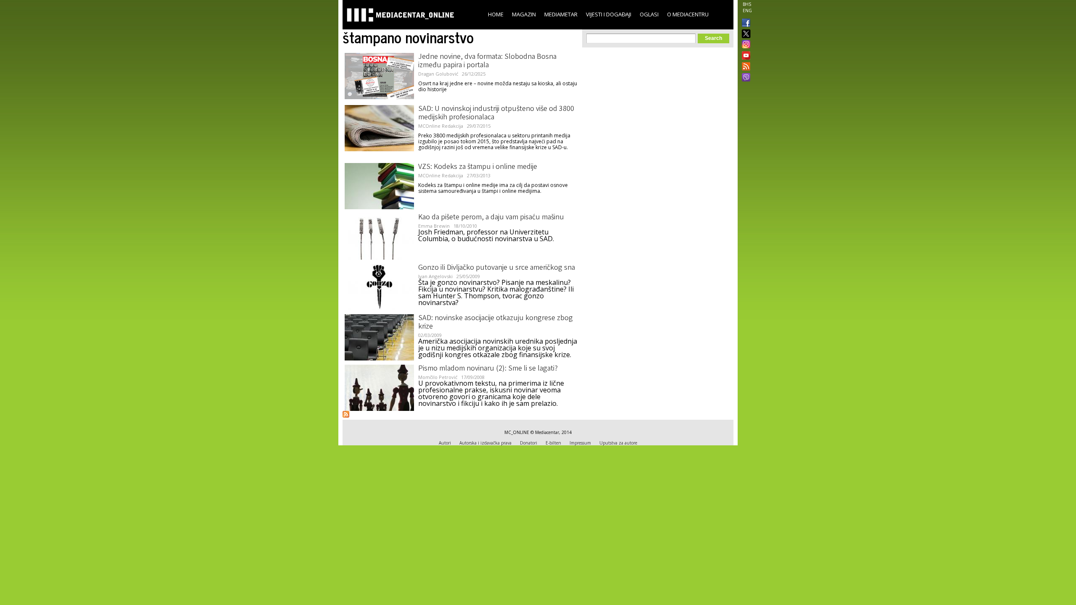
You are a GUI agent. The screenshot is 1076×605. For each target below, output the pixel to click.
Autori (445, 443)
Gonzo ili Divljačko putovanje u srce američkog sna (496, 268)
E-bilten (553, 443)
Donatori (528, 443)
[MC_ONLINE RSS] (744, 67)
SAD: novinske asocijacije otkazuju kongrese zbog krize (495, 322)
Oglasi (649, 14)
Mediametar (561, 14)
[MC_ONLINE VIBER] (744, 78)
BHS (747, 4)
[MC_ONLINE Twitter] (744, 34)
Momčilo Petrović (437, 377)
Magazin (524, 14)
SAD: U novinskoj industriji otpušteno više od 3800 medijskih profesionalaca (496, 113)
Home (496, 14)
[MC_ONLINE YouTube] (744, 55)
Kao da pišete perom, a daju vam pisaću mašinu (491, 217)
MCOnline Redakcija (440, 126)
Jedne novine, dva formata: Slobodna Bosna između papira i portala (487, 61)
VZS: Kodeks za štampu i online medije (477, 167)
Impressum (580, 443)
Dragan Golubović (438, 74)
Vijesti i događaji (608, 14)
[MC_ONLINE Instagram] (744, 45)
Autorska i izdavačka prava (485, 443)
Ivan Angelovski (435, 276)
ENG (747, 10)
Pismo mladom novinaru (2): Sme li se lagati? (488, 368)
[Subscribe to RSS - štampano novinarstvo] (346, 414)
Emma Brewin (434, 226)
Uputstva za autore (618, 443)
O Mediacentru (688, 14)
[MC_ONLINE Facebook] (744, 23)
